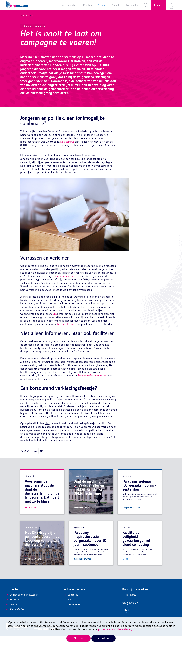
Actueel (26, 15)
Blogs (34, 15)
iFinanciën (14, 600)
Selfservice (73, 600)
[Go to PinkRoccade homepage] (17, 4)
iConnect (13, 605)
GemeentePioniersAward (92, 376)
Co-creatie (73, 595)
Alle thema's (74, 605)
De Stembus (67, 142)
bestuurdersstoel (67, 324)
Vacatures (131, 595)
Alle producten (16, 609)
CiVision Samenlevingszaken (23, 595)
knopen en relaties (66, 276)
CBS (55, 314)
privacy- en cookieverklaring (115, 629)
